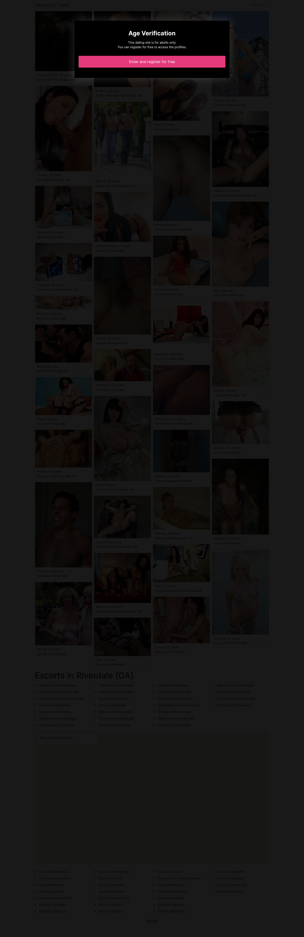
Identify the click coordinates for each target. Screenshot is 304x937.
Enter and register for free (152, 62)
